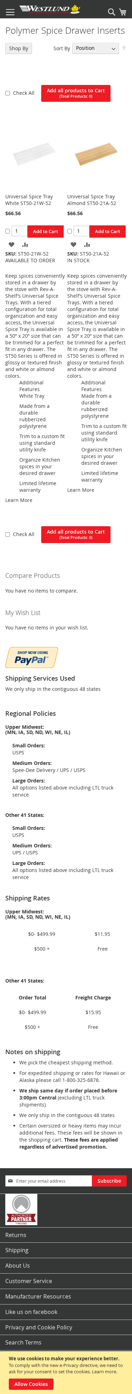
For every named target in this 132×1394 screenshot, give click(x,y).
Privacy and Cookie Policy (38, 1327)
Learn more (104, 1371)
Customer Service (28, 1281)
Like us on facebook (31, 1312)
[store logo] (49, 9)
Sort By (62, 48)
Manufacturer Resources (38, 1296)
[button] (11, 244)
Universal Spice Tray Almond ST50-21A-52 (91, 199)
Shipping (17, 1250)
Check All (24, 93)
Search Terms (23, 1342)
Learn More (18, 500)
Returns (15, 1235)
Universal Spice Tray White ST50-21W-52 (29, 199)
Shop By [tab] (18, 48)
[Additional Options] (31, 656)
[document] (67, 1372)
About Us (17, 1265)
